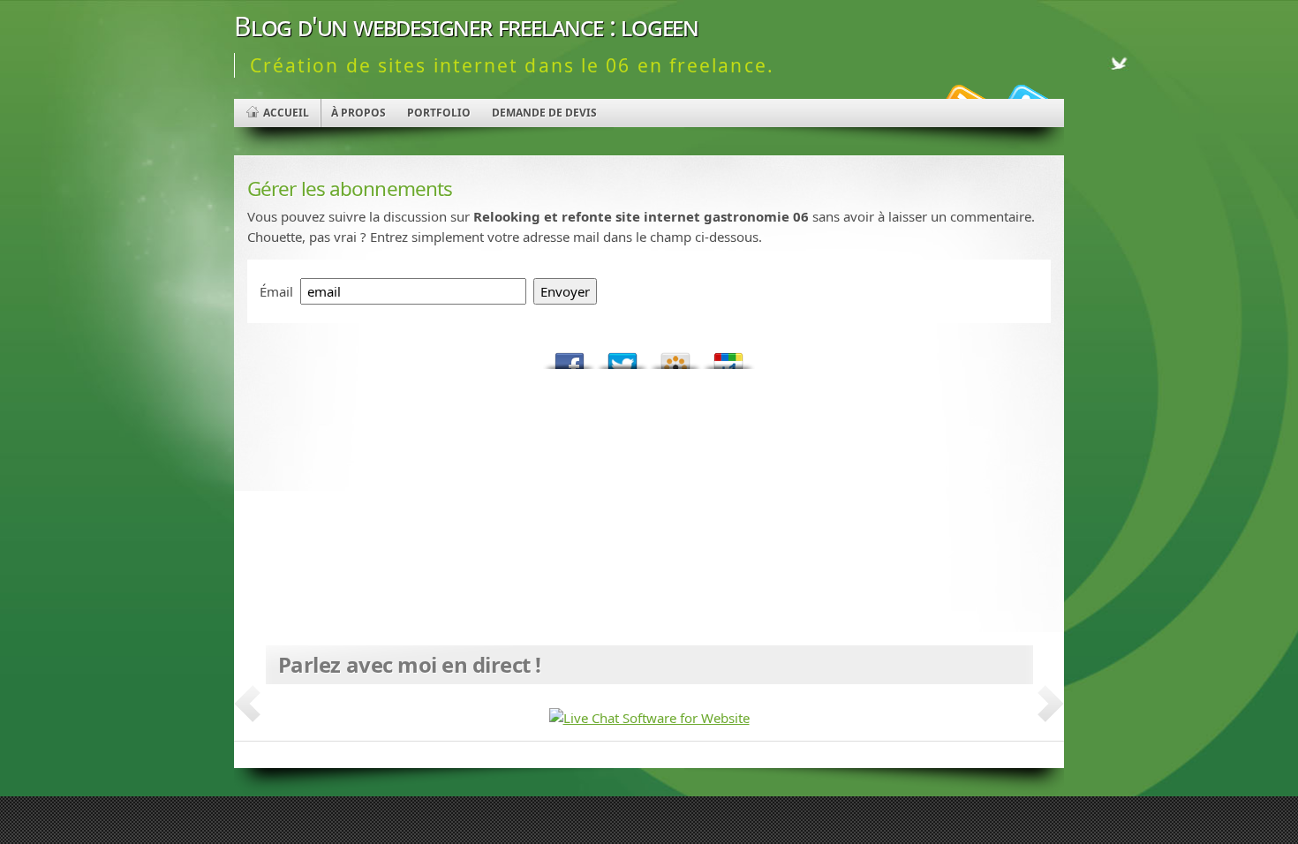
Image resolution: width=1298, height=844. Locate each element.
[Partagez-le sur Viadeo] (675, 356)
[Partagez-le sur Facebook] (569, 356)
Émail (276, 291)
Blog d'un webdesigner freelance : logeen (466, 26)
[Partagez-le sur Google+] (728, 356)
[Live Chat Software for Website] (649, 718)
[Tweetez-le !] (622, 356)
